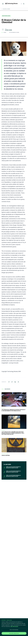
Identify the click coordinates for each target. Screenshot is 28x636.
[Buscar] (24, 4)
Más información (14, 626)
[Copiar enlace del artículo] (18, 382)
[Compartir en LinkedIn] (15, 382)
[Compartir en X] (12, 382)
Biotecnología (6, 15)
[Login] (21, 4)
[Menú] (3, 3)
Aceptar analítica (14, 633)
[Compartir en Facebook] (9, 382)
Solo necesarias (14, 629)
